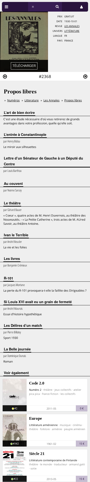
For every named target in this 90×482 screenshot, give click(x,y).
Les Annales (71, 26)
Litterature (31, 100)
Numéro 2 (35, 389)
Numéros (13, 100)
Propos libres (73, 100)
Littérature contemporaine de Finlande (53, 460)
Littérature (71, 31)
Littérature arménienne (43, 425)
